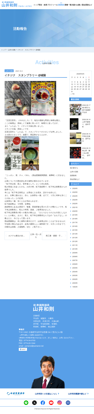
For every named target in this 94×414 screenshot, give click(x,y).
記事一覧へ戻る (35, 235)
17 (72, 86)
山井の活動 (74, 171)
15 (86, 84)
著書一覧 (68, 4)
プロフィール (52, 4)
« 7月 (73, 94)
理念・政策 (43, 4)
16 (89, 84)
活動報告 (61, 4)
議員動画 (73, 175)
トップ (36, 4)
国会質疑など (87, 4)
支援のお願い (76, 4)
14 (83, 84)
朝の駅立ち (74, 168)
